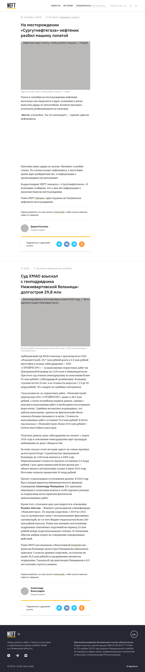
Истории (68, 5)
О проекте (132, 666)
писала (39, 198)
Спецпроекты (83, 5)
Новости (55, 5)
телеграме (59, 212)
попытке (76, 545)
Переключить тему (136, 5)
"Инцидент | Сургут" (69, 17)
